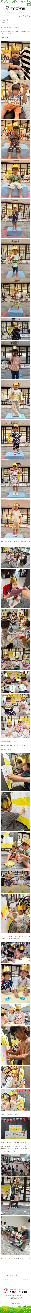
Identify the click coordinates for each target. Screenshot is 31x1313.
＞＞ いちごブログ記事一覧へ (9, 1275)
